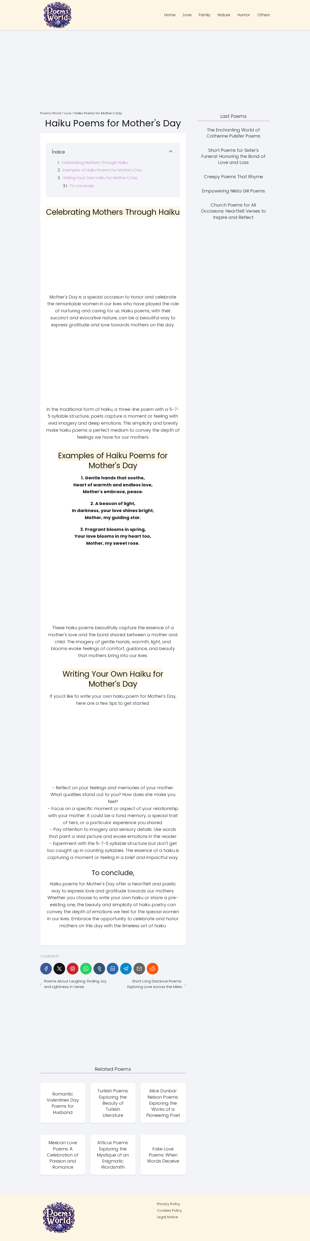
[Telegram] (126, 968)
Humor (244, 15)
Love (187, 15)
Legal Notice (167, 1217)
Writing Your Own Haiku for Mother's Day (100, 178)
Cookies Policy (169, 1210)
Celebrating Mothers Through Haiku (95, 162)
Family (204, 15)
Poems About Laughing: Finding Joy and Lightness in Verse (75, 984)
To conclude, (82, 186)
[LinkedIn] (112, 968)
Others (263, 15)
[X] (59, 968)
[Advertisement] (155, 71)
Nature (224, 15)
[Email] (139, 968)
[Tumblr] (99, 968)
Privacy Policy (168, 1204)
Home (170, 15)
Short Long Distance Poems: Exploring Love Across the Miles (154, 984)
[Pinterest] (72, 968)
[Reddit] (152, 968)
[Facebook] (46, 968)
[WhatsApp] (86, 968)
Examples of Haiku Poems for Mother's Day (102, 170)
